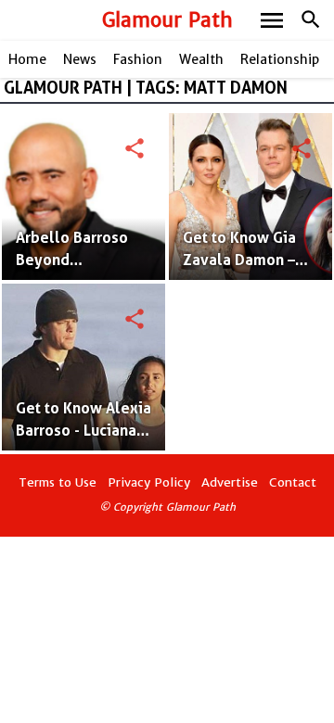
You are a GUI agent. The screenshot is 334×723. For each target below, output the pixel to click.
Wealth (201, 59)
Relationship (279, 59)
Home (27, 59)
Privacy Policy (149, 482)
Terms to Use (57, 482)
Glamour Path (167, 19)
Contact (292, 482)
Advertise (229, 482)
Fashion (137, 59)
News (79, 59)
